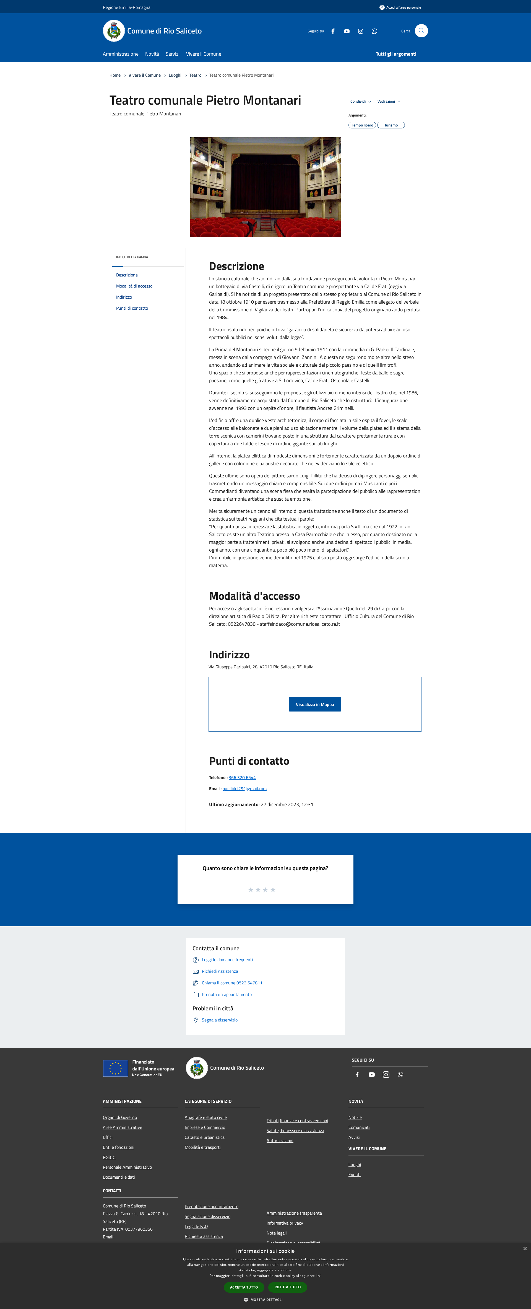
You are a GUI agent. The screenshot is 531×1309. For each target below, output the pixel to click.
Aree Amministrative (122, 1127)
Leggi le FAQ (196, 1226)
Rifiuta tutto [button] (288, 1287)
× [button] (525, 1249)
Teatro (195, 75)
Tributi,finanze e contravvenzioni (297, 1120)
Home (115, 75)
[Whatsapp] (372, 30)
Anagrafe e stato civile (206, 1117)
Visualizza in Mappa (315, 704)
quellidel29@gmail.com (245, 788)
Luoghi (175, 75)
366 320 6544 (242, 777)
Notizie (355, 1117)
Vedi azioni (387, 101)
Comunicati (359, 1127)
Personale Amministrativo (127, 1167)
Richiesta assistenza (204, 1236)
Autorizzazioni (280, 1140)
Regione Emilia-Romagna (126, 7)
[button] (265, 1299)
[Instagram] (358, 30)
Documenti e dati (119, 1177)
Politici (109, 1157)
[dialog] (265, 1276)
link (318, 1275)
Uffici (108, 1137)
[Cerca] (421, 30)
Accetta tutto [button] (244, 1287)
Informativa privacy (285, 1223)
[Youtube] (344, 30)
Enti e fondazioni (118, 1147)
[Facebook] (330, 30)
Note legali (277, 1233)
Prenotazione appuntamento (211, 1206)
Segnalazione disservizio (207, 1216)
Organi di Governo (120, 1117)
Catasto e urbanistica (205, 1137)
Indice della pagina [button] (132, 257)
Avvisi (354, 1137)
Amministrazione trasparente (294, 1213)
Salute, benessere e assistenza (295, 1130)
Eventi (354, 1174)
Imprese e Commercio (205, 1127)
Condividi (358, 101)
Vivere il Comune (145, 75)
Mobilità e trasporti (203, 1147)
